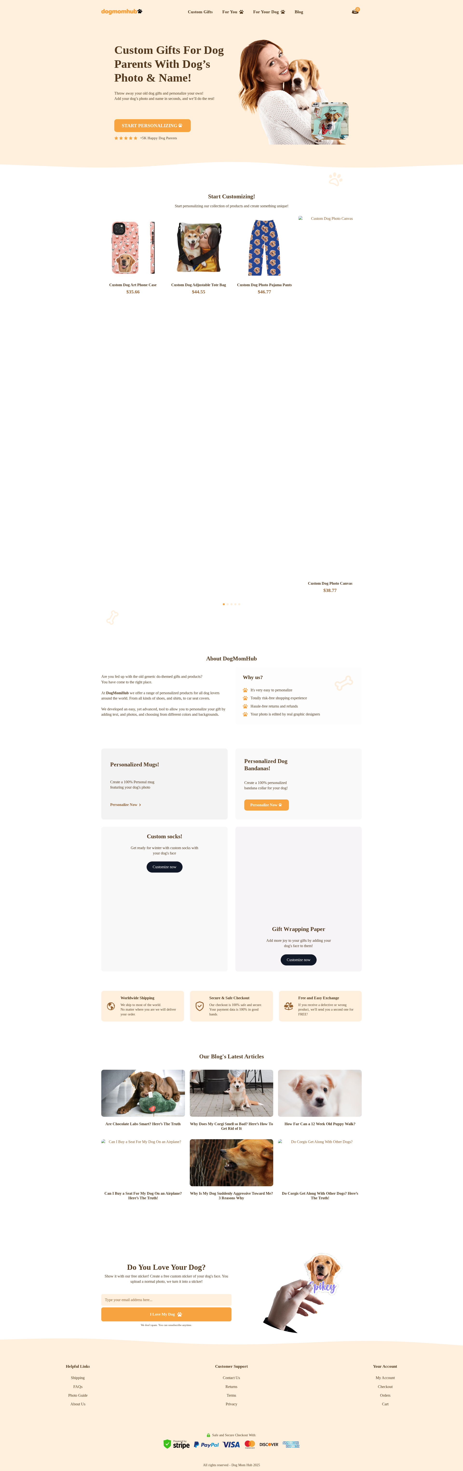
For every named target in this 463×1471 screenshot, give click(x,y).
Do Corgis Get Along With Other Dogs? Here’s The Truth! (320, 1195)
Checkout (385, 1387)
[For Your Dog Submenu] (284, 12)
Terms (231, 1395)
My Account (385, 1378)
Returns (231, 1387)
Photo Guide (78, 1395)
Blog (299, 11)
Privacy (231, 1404)
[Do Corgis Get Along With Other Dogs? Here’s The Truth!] (320, 1162)
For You (229, 11)
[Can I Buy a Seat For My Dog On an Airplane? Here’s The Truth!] (143, 1162)
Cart (385, 1404)
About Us (77, 1404)
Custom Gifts (200, 11)
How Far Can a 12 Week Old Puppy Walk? (320, 1124)
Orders (385, 1395)
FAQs (77, 1387)
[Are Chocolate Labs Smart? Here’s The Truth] (143, 1093)
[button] (224, 604)
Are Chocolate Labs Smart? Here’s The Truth (143, 1124)
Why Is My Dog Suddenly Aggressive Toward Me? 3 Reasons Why (231, 1195)
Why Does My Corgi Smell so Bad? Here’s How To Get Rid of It (231, 1126)
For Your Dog (266, 11)
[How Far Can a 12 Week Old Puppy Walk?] (320, 1093)
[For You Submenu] (242, 12)
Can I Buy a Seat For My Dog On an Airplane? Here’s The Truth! (143, 1195)
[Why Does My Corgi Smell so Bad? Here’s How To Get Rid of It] (231, 1093)
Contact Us (231, 1378)
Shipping (78, 1378)
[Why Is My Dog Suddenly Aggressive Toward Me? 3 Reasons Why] (231, 1162)
